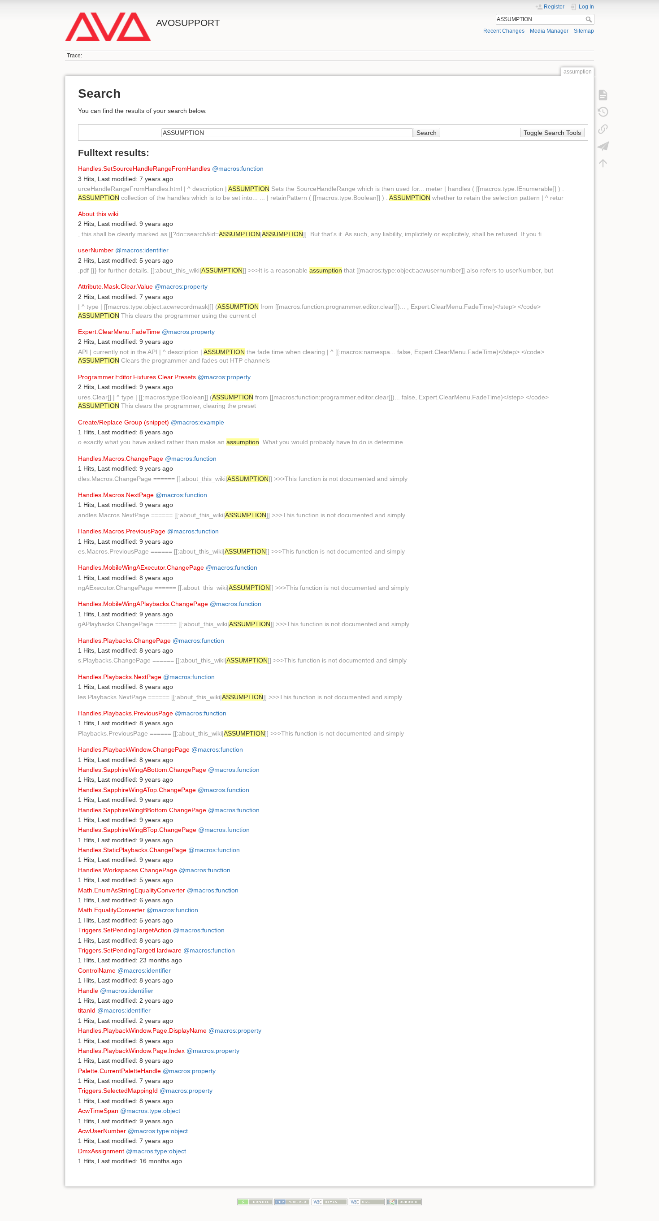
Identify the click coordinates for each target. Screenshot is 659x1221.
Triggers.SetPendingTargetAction (124, 930)
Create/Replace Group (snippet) (123, 422)
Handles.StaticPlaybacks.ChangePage (132, 849)
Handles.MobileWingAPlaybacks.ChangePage (143, 603)
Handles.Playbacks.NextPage (119, 676)
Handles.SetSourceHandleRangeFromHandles (144, 168)
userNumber (95, 250)
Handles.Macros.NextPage (116, 494)
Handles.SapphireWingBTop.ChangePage (137, 829)
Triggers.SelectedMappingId (118, 1090)
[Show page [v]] (603, 95)
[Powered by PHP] (292, 1202)
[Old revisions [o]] (603, 112)
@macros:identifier (142, 250)
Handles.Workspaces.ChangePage (127, 870)
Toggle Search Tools (552, 132)
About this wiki (98, 213)
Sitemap (584, 31)
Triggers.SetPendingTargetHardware (130, 950)
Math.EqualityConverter (111, 910)
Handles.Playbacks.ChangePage (124, 640)
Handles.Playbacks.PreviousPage (125, 713)
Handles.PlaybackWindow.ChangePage (134, 749)
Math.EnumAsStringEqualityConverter (131, 890)
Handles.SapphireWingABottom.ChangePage (142, 769)
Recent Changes (504, 31)
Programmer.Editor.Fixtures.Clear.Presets (137, 377)
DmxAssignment (101, 1151)
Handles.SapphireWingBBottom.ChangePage (142, 810)
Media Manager (549, 31)
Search (589, 19)
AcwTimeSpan (98, 1110)
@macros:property (181, 286)
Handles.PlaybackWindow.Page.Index (131, 1050)
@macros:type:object (150, 1110)
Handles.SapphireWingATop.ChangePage (137, 789)
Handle (88, 990)
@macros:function (238, 168)
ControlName (97, 970)
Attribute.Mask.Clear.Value (115, 286)
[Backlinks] (603, 129)
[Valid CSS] (367, 1202)
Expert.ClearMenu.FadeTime (119, 331)
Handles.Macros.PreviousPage (121, 531)
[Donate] (255, 1202)
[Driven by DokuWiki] (404, 1202)
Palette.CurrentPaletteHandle (119, 1070)
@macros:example (197, 422)
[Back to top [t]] (603, 163)
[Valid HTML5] (329, 1202)
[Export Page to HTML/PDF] (603, 146)
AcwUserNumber (102, 1130)
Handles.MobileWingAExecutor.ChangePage (141, 567)
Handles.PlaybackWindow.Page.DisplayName (142, 1030)
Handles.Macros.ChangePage (120, 458)
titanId (86, 1010)
